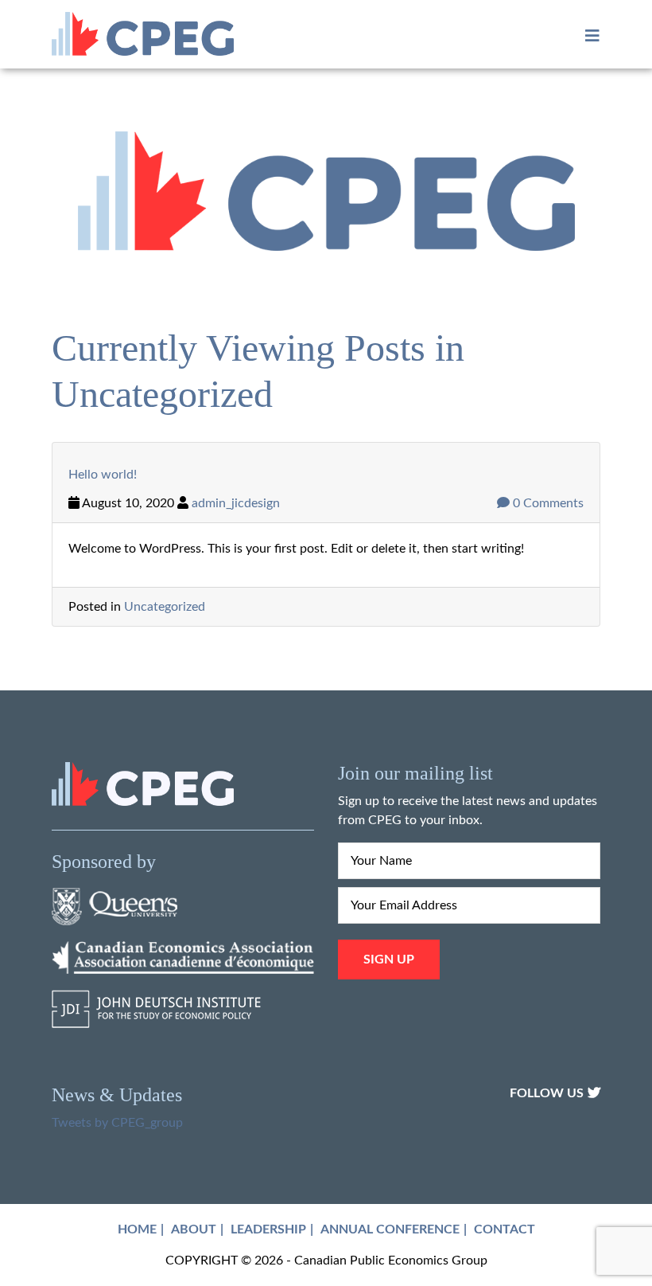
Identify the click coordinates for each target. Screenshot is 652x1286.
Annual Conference (390, 1229)
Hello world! (102, 474)
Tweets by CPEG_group (117, 1122)
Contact (504, 1229)
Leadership (268, 1229)
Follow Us (547, 1093)
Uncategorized (164, 606)
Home (137, 1229)
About (193, 1229)
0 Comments (547, 503)
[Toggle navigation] (587, 36)
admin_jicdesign (236, 503)
